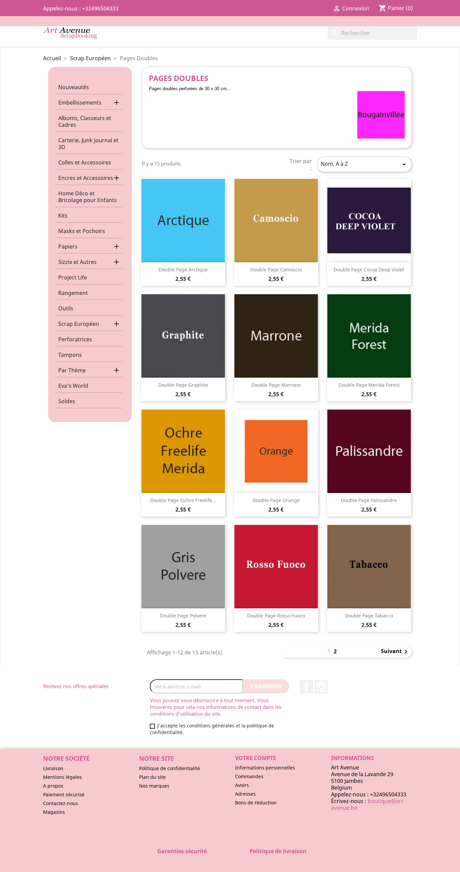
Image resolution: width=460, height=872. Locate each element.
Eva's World (73, 385)
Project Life (72, 277)
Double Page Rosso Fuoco (276, 615)
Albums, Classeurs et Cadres (84, 121)
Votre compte (255, 758)
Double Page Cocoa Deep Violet (369, 269)
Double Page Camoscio (276, 269)
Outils (65, 308)
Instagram (321, 686)
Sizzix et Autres (77, 262)
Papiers (67, 246)
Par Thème (72, 370)
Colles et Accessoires (84, 162)
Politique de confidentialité (169, 768)
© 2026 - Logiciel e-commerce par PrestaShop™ (230, 863)
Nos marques (154, 786)
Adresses (245, 794)
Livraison (53, 768)
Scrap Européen (78, 324)
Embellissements (79, 102)
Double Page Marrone (276, 385)
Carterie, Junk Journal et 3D (88, 144)
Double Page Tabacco (369, 615)
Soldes (66, 401)
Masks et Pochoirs (81, 231)
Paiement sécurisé (64, 794)
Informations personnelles (265, 767)
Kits (63, 215)
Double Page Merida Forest (369, 385)
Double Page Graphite (183, 385)
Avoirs (242, 785)
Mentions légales (62, 777)
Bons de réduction (255, 802)
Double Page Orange (276, 500)
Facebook (306, 686)
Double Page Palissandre (369, 500)
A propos (53, 786)
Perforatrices (75, 339)
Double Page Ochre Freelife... (183, 500)
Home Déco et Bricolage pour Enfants (87, 197)
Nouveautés (73, 87)
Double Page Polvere (183, 615)
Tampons (70, 354)
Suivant (395, 652)
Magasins (54, 812)
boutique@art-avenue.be (368, 804)
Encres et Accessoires (85, 178)
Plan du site (152, 777)
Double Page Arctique (183, 269)
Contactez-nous (60, 803)
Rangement (73, 293)
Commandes (249, 776)
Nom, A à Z (364, 164)
